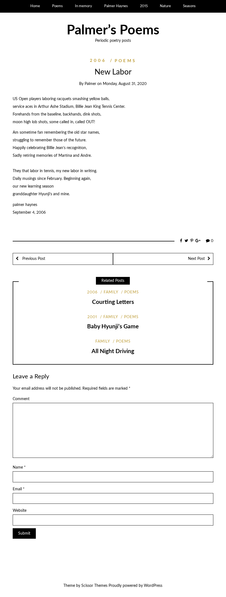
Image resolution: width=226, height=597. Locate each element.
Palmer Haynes (116, 6)
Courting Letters (113, 302)
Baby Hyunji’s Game (113, 326)
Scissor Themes (94, 586)
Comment (21, 399)
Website (19, 511)
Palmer (90, 84)
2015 (144, 6)
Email (19, 489)
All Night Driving (113, 351)
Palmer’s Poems (113, 30)
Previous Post (33, 259)
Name (19, 467)
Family (111, 292)
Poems (57, 6)
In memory (83, 6)
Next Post (196, 259)
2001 (92, 317)
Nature (165, 6)
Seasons (189, 6)
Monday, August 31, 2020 (125, 84)
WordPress (153, 586)
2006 (98, 61)
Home (35, 6)
